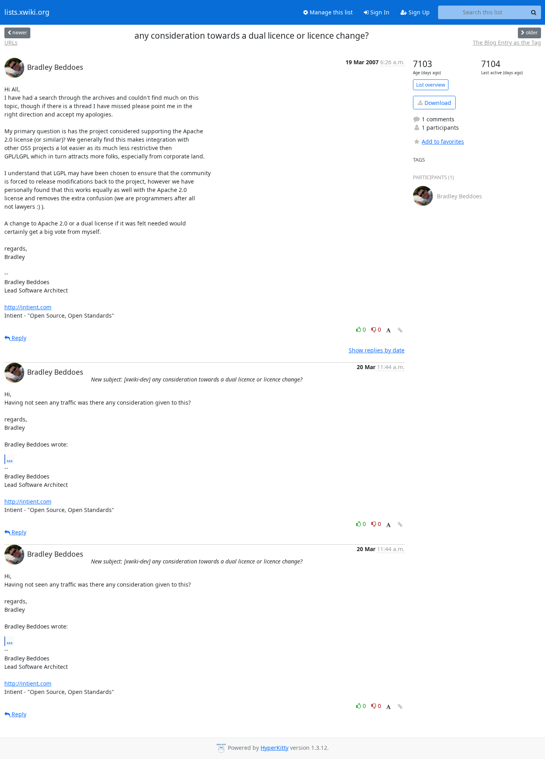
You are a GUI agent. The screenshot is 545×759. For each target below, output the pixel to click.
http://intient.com (27, 307)
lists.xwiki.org (26, 12)
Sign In (379, 12)
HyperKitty (274, 747)
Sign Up (418, 12)
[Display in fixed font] (388, 330)
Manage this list (330, 12)
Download (437, 103)
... (10, 459)
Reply (18, 338)
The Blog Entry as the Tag (507, 42)
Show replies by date (377, 350)
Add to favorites (443, 141)
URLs (11, 42)
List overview (430, 84)
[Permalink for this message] (400, 330)
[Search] (534, 12)
